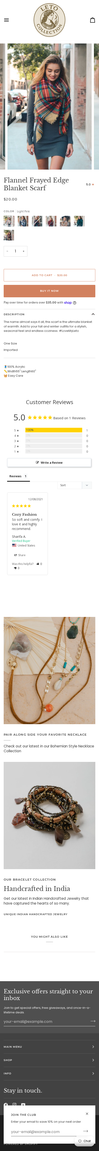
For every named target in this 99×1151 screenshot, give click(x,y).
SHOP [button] (8, 1060)
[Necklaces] (49, 670)
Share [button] (21, 555)
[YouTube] (23, 1105)
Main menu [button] (13, 1046)
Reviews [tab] (15, 476)
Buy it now (49, 290)
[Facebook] (6, 1105)
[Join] (84, 1131)
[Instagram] (14, 1105)
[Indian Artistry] (49, 815)
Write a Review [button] (52, 462)
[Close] (89, 1111)
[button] (39, 564)
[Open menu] (10, 20)
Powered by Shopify (21, 1143)
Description (14, 314)
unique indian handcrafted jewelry (35, 914)
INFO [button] (7, 1073)
